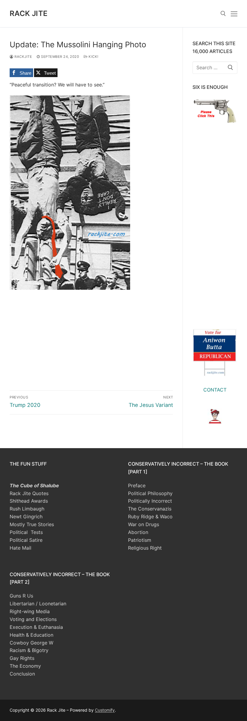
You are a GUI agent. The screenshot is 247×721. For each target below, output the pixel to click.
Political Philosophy (150, 493)
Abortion (138, 532)
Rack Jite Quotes (29, 493)
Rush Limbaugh (27, 509)
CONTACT (215, 390)
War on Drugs (143, 524)
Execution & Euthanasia (36, 627)
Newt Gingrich (26, 516)
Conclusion (22, 674)
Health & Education (31, 635)
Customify (105, 710)
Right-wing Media (30, 611)
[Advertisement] (91, 332)
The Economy (25, 666)
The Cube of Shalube (34, 485)
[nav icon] (234, 13)
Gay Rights (22, 658)
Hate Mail (20, 548)
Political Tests (26, 532)
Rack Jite (29, 13)
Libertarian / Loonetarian (38, 604)
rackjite (23, 57)
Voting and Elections (33, 619)
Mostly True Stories (32, 524)
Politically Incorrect (150, 501)
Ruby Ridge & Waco (150, 516)
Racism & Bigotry (29, 650)
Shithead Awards (29, 501)
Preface (136, 485)
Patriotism (139, 540)
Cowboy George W (31, 643)
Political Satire (26, 540)
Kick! (93, 57)
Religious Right (145, 548)
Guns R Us (21, 596)
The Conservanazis (149, 509)
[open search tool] (223, 13)
